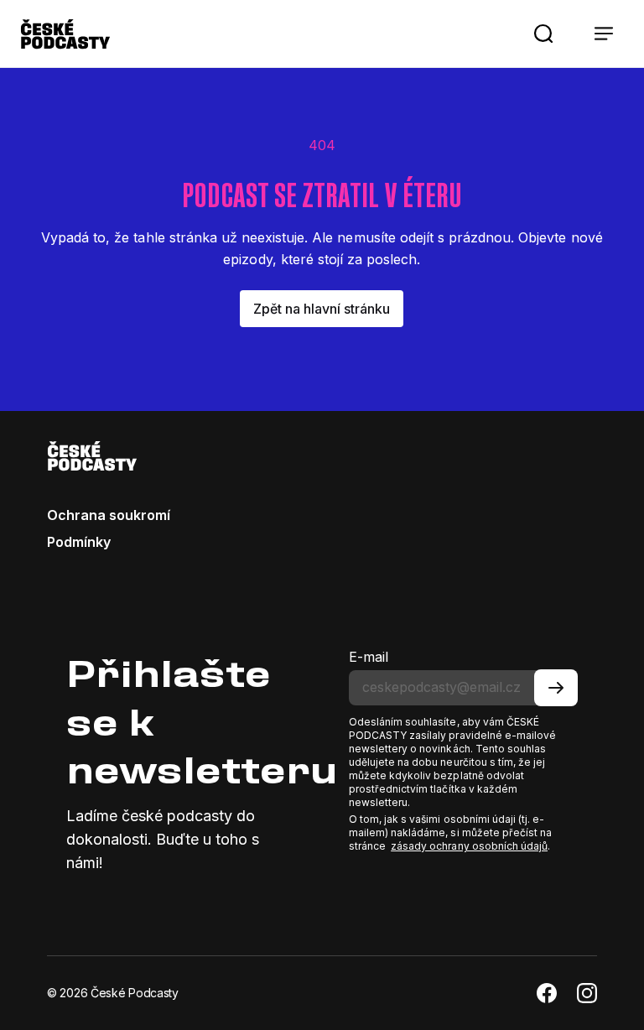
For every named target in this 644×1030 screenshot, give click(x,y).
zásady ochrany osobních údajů (469, 846)
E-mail (368, 656)
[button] (543, 33)
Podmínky (79, 541)
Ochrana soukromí (108, 515)
